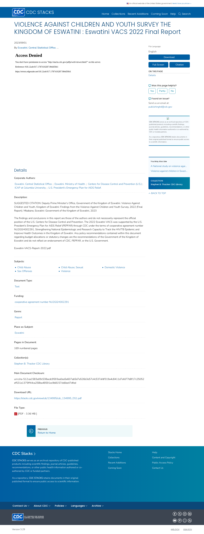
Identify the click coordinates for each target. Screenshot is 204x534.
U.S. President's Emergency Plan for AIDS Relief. (74, 187)
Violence (65, 271)
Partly (162, 91)
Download (169, 57)
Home (105, 14)
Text (17, 286)
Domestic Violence (115, 267)
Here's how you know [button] (181, 3)
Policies (59, 505)
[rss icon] (189, 520)
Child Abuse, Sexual (72, 267)
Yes (152, 91)
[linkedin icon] (189, 514)
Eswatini (19, 332)
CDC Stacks (22, 453)
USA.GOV (187, 529)
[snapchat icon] (184, 520)
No (172, 91)
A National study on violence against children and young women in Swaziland (169, 166)
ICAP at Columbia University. (30, 187)
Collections (118, 14)
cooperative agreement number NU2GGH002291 (42, 302)
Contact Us (157, 468)
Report (18, 317)
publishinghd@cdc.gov (160, 106)
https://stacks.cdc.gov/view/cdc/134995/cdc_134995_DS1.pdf (48, 398)
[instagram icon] (184, 514)
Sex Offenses (24, 271)
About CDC (41, 505)
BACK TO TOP (158, 193)
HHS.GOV (175, 529)
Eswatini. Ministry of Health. (70, 184)
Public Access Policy (162, 462)
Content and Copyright (163, 457)
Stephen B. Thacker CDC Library (32, 363)
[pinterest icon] (179, 520)
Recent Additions (138, 14)
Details (152, 75)
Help (173, 14)
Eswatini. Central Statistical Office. (37, 47)
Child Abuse (24, 267)
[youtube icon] (174, 520)
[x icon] (179, 514)
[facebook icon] (174, 514)
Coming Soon (159, 14)
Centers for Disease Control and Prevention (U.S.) (115, 184)
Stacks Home (115, 452)
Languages (78, 505)
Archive (96, 505)
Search (186, 14)
